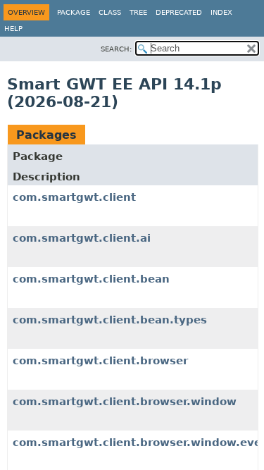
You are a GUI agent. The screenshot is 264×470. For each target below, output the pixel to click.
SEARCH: (116, 49)
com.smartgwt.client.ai (82, 238)
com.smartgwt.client (74, 197)
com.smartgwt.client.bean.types (110, 320)
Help (13, 28)
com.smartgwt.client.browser (100, 360)
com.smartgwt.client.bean (91, 279)
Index (221, 12)
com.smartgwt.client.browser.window (125, 401)
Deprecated (179, 12)
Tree (138, 12)
